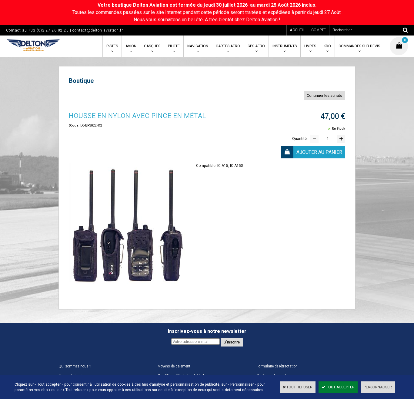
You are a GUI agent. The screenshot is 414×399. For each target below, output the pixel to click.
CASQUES (152, 46)
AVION (130, 46)
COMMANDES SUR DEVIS (359, 46)
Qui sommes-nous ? (74, 366)
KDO (327, 46)
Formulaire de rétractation (277, 366)
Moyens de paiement (174, 366)
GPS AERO (256, 46)
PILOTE (174, 46)
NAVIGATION (197, 46)
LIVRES (310, 46)
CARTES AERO (228, 46)
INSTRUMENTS (284, 46)
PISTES (112, 46)
